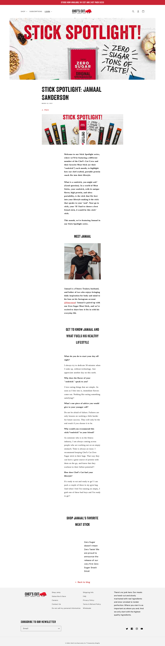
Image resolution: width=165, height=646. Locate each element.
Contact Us (56, 604)
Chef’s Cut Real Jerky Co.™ (78, 643)
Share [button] (46, 110)
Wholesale (87, 608)
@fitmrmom (70, 302)
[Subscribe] (58, 628)
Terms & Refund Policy (92, 604)
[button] (23, 11)
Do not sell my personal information (66, 608)
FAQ (84, 596)
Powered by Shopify (93, 643)
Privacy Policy (88, 600)
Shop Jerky (56, 592)
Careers (55, 600)
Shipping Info (88, 592)
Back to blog (84, 582)
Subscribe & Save (59, 596)
